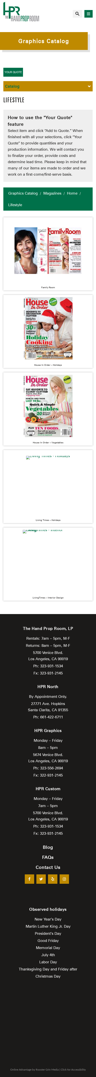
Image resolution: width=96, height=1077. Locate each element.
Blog (48, 847)
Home (72, 193)
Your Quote (13, 72)
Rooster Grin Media (47, 1069)
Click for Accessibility (73, 1069)
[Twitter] (41, 879)
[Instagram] (64, 879)
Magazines (52, 193)
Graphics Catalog (23, 193)
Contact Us (48, 867)
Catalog (12, 86)
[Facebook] (29, 879)
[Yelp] (52, 879)
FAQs (48, 857)
